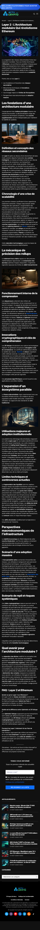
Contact (27, 899)
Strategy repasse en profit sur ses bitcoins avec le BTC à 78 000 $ (21, 825)
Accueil (4, 20)
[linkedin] (20, 914)
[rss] (29, 914)
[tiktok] (33, 914)
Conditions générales (17, 899)
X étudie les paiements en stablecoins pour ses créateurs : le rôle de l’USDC (23, 861)
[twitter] (6, 914)
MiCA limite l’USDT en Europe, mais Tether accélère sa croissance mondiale (23, 843)
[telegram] (24, 914)
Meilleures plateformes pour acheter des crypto (19, 7)
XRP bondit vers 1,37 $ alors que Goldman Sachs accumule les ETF (21, 815)
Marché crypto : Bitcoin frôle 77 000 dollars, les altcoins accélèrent (22, 806)
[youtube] (15, 914)
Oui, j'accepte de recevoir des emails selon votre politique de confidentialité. (19, 778)
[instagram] (11, 914)
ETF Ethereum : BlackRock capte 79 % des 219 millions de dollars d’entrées (23, 852)
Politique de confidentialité (15, 782)
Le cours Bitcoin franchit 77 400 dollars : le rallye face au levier (24, 834)
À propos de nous (11, 896)
